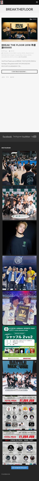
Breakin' (12, 55)
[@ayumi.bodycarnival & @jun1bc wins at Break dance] (19, 308)
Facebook (6, 474)
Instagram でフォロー (20, 467)
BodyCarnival (29, 53)
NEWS (12, 51)
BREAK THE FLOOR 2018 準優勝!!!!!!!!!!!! (19, 46)
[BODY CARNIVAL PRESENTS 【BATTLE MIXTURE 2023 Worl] (19, 448)
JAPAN (29, 55)
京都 (19, 57)
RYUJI (16, 57)
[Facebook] (7, 137)
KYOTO (12, 57)
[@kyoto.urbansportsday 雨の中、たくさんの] (19, 203)
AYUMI (11, 53)
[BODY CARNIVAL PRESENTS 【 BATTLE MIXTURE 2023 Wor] (19, 413)
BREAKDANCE (6, 55)
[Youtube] (34, 137)
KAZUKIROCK (5, 57)
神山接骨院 (24, 57)
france (25, 55)
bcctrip (19, 53)
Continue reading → (19, 71)
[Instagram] (17, 137)
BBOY (15, 53)
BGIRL (23, 53)
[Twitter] (26, 137)
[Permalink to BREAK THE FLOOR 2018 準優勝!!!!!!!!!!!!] (19, 30)
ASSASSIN (6, 53)
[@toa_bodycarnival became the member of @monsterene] (19, 238)
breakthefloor (19, 55)
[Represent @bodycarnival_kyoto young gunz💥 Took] (19, 273)
